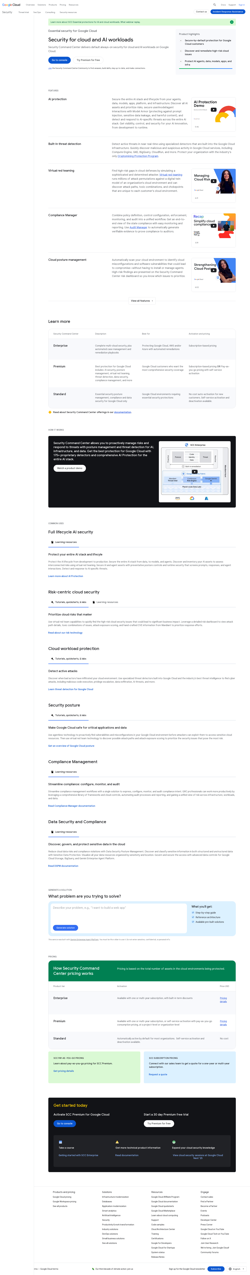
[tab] (63, 542)
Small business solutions (113, 1238)
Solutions (42, 4)
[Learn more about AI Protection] (65, 576)
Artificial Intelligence (111, 1215)
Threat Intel (24, 12)
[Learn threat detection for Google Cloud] (70, 689)
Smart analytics (109, 1211)
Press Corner (207, 1224)
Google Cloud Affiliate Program (165, 1197)
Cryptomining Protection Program (138, 156)
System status (158, 1252)
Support (232, 4)
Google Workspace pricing (64, 1201)
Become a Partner (209, 1206)
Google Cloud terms (49, 1269)
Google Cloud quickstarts (162, 1206)
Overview (30, 4)
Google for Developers (161, 1243)
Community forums (210, 1252)
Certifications (157, 1238)
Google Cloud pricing (62, 1197)
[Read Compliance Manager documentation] (71, 806)
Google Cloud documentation (164, 1201)
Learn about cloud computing (164, 1215)
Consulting (50, 12)
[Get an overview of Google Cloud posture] (71, 745)
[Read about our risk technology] (65, 632)
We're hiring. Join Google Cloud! (215, 1248)
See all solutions (109, 1243)
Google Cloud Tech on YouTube (215, 1234)
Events (204, 1211)
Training (155, 1234)
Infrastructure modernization (115, 1197)
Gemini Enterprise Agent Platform (84, 939)
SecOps (37, 12)
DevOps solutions (110, 1234)
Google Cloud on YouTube (212, 1229)
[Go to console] (59, 60)
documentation (122, 412)
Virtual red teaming (170, 174)
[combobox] (237, 1269)
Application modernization (114, 1206)
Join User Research (209, 1243)
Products (53, 4)
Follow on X (206, 1238)
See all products (60, 1206)
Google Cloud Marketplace (163, 1211)
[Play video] (195, 471)
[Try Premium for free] (88, 60)
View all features (140, 300)
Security (106, 1220)
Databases (107, 1201)
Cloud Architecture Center (163, 1229)
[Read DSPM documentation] (63, 866)
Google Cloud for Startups (163, 1248)
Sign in (242, 4)
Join (50, 68)
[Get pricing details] (64, 1071)
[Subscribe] (216, 1268)
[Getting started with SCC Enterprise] (78, 1155)
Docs (223, 4)
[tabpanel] (142, 568)
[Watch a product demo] (70, 468)
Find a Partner (207, 1201)
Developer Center (209, 1220)
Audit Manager (138, 227)
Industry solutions (110, 1229)
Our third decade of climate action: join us (114, 1269)
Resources (73, 4)
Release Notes (157, 1257)
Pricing (63, 4)
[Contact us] (201, 11)
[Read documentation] (127, 1155)
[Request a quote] (158, 1074)
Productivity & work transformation (118, 1224)
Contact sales (207, 1197)
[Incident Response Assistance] (228, 11)
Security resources (68, 12)
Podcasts (205, 1215)
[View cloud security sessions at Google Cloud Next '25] (197, 1157)
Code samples (157, 1224)
